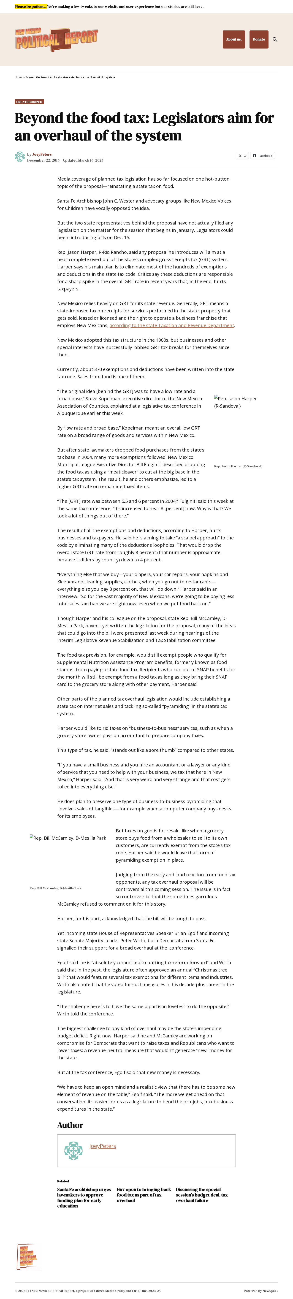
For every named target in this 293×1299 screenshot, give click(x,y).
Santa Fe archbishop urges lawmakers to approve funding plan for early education (84, 1197)
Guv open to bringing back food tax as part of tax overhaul (144, 1195)
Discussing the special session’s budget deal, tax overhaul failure (202, 1195)
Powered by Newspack (261, 1290)
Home (18, 77)
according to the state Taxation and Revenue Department (172, 325)
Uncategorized (29, 102)
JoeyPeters (42, 154)
